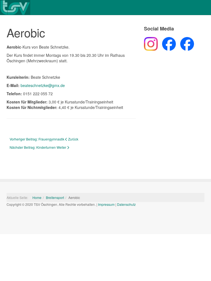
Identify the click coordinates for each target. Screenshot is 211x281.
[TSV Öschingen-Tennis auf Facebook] (185, 43)
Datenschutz (126, 204)
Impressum (106, 204)
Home (36, 197)
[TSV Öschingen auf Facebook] (167, 43)
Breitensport (55, 197)
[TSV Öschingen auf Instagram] (151, 43)
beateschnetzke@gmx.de (43, 85)
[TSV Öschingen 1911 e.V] (15, 7)
